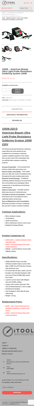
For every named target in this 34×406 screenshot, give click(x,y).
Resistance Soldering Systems (20, 100)
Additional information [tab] (17, 115)
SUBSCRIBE (17, 393)
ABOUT (4, 343)
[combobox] (24, 8)
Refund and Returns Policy (12, 351)
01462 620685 (10, 368)
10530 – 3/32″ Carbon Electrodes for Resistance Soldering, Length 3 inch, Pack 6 (17, 308)
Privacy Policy (7, 354)
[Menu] (31, 3)
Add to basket (17, 91)
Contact (5, 345)
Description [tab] (17, 109)
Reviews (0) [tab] (17, 120)
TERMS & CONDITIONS (9, 348)
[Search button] (31, 8)
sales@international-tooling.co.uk (16, 373)
